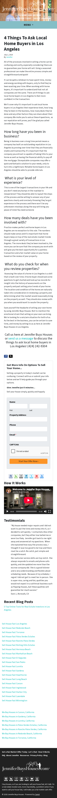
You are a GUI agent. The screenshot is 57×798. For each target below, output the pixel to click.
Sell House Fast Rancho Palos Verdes (18, 640)
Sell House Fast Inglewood (14, 687)
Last (30, 410)
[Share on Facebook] (6, 356)
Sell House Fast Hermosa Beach (16, 649)
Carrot (37, 794)
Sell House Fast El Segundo (14, 657)
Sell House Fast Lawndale (13, 696)
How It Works (44, 752)
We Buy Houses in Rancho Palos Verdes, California (24, 729)
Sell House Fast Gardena (13, 670)
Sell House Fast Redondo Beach (16, 628)
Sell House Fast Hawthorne (14, 675)
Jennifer (9, 57)
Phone (13, 424)
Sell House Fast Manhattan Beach (17, 653)
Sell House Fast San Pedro (13, 662)
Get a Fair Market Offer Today (14, 752)
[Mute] (45, 511)
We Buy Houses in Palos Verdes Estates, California (24, 725)
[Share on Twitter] (11, 356)
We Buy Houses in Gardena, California (18, 716)
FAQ (3, 755)
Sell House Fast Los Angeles (14, 623)
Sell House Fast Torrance (13, 632)
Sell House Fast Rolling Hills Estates (18, 645)
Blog (45, 755)
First (11, 410)
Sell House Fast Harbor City (14, 692)
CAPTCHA (14, 444)
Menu (27, 25)
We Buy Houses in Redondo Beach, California (22, 733)
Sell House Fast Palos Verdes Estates (18, 636)
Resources (24, 755)
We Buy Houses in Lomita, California (18, 720)
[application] (28, 500)
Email (13, 434)
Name (12, 402)
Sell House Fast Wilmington (14, 700)
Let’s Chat (32, 752)
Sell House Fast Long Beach (14, 679)
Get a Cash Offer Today (19, 18)
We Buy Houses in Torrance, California (19, 737)
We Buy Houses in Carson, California (18, 712)
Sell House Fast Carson (12, 683)
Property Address (18, 415)
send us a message (20, 338)
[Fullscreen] (49, 511)
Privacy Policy (36, 755)
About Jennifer (42, 18)
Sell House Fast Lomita (12, 666)
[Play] (7, 511)
